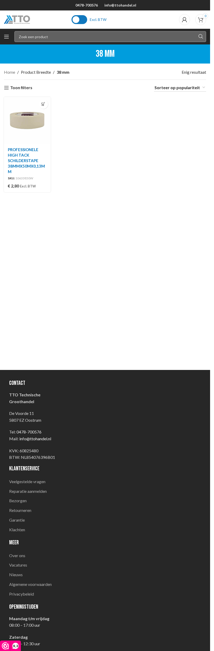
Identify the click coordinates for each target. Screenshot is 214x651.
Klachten (17, 529)
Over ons (17, 555)
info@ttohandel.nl (120, 5)
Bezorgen (18, 500)
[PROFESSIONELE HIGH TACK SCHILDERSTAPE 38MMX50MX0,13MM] (27, 120)
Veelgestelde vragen (27, 481)
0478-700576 (86, 5)
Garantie (17, 519)
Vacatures (18, 564)
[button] (43, 104)
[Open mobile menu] (6, 36)
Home (9, 72)
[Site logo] (17, 18)
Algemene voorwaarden (30, 584)
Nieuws (16, 574)
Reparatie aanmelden (28, 491)
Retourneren (20, 510)
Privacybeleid (21, 593)
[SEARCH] (200, 36)
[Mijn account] (184, 19)
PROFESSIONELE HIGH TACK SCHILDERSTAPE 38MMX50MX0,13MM (26, 160)
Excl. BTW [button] (98, 19)
